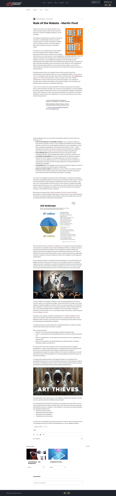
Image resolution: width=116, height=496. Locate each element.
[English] (110, 4)
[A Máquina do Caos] (58, 429)
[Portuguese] (106, 4)
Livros (41, 9)
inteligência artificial (38, 402)
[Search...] (101, 2)
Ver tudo (88, 421)
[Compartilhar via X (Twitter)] (37, 410)
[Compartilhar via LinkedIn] (40, 410)
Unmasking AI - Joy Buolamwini (34, 438)
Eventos (46, 9)
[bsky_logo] (105, 2)
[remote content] (58, 105)
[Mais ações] (82, 19)
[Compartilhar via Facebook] (33, 410)
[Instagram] (111, 2)
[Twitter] (107, 2)
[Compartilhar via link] (43, 410)
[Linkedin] (109, 2)
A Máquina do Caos (56, 437)
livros (46, 402)
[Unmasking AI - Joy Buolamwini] (36, 429)
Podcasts (35, 9)
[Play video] (58, 357)
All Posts (28, 9)
